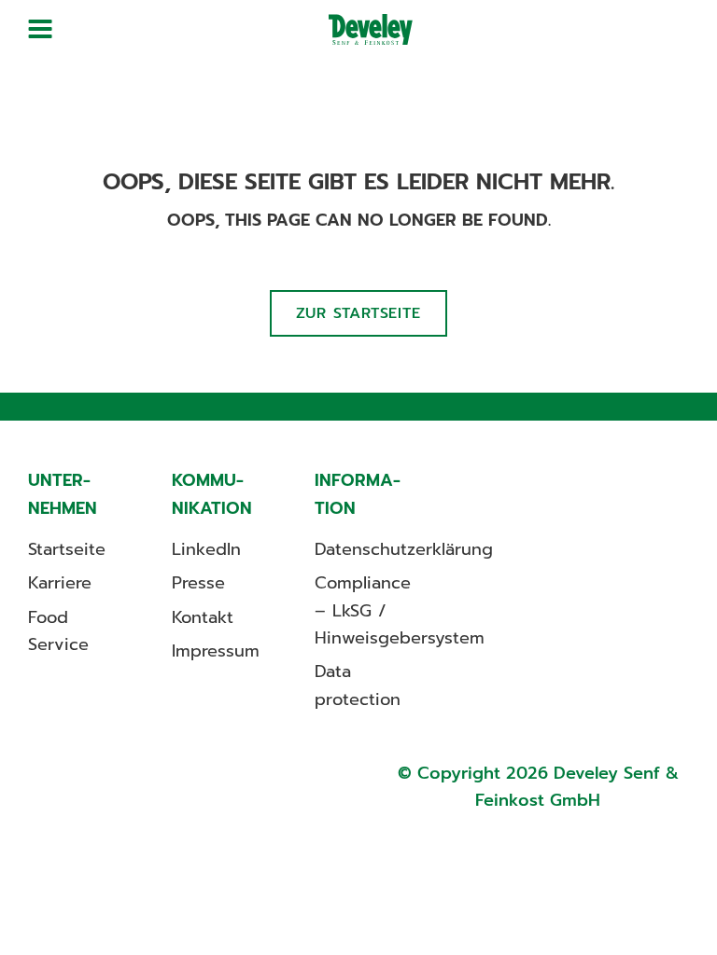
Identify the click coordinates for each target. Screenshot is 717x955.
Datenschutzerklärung (404, 549)
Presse (198, 583)
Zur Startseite (358, 313)
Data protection (358, 685)
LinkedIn (206, 549)
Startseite (66, 549)
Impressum (216, 651)
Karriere (59, 583)
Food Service (58, 630)
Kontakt (202, 617)
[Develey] (371, 29)
